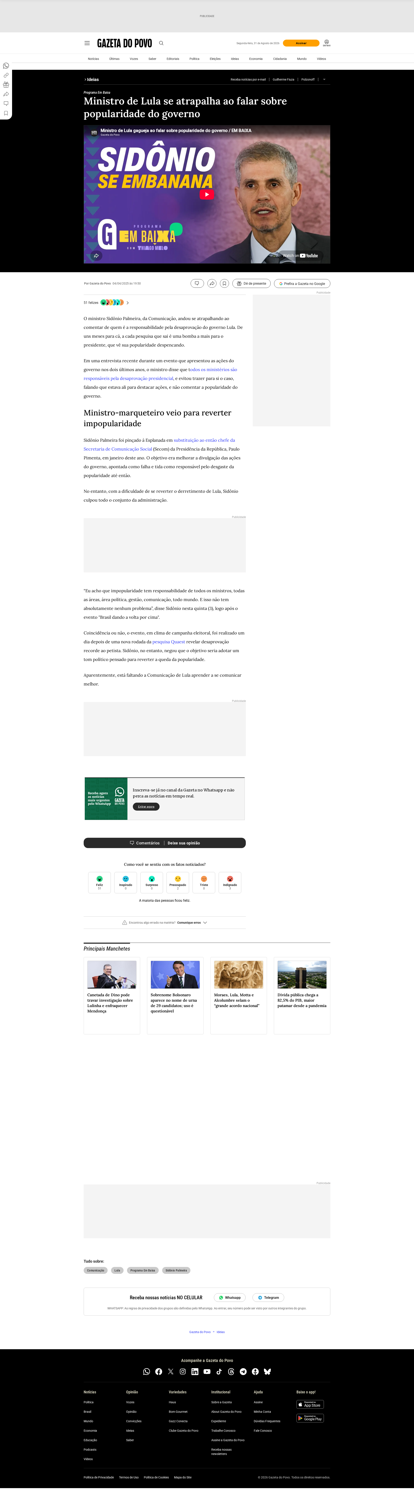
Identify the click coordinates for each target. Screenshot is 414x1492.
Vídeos (321, 59)
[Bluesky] (267, 1371)
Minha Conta (262, 1411)
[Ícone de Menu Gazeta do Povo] (87, 43)
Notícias (93, 59)
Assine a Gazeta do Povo (228, 1440)
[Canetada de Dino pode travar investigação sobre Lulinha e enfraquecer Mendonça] (111, 975)
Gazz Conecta (178, 1421)
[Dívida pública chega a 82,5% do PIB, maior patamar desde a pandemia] (302, 975)
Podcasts (90, 1449)
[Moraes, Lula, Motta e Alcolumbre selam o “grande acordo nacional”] (238, 975)
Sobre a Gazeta (221, 1402)
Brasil (87, 1411)
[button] (165, 924)
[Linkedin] (194, 1371)
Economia (256, 59)
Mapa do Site (182, 1477)
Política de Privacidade (99, 1477)
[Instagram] (182, 1371)
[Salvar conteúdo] (224, 283)
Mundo (302, 59)
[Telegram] (243, 1371)
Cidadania (280, 59)
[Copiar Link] (6, 75)
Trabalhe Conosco (223, 1430)
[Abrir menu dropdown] (324, 79)
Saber (152, 59)
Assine (258, 1402)
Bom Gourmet (178, 1411)
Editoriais (173, 59)
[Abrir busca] (161, 43)
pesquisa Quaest (168, 641)
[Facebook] (158, 1371)
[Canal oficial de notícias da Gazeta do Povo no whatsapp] (146, 1371)
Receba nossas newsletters (221, 1452)
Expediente (218, 1421)
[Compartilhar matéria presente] (6, 85)
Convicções (133, 1421)
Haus (172, 1402)
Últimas (114, 59)
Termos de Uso (129, 1477)
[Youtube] (207, 1371)
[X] (170, 1371)
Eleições (215, 59)
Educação (90, 1440)
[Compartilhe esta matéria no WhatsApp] (6, 66)
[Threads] (231, 1371)
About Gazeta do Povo (226, 1411)
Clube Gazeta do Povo (183, 1430)
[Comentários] (197, 283)
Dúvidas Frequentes (267, 1421)
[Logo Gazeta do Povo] (124, 43)
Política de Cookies (156, 1477)
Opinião (131, 1411)
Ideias (235, 59)
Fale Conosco (263, 1430)
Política (194, 59)
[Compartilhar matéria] (211, 283)
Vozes (134, 59)
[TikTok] (219, 1371)
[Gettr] (255, 1371)
